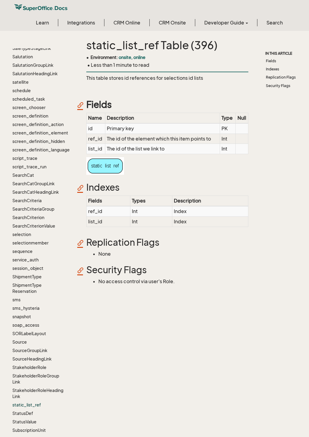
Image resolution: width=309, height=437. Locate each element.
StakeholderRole (29, 367)
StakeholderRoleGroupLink (35, 378)
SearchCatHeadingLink (35, 192)
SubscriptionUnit (29, 430)
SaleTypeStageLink (31, 48)
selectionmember (30, 242)
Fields (271, 61)
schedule (21, 90)
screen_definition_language (37, 149)
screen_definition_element (37, 132)
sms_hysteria (26, 308)
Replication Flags (281, 77)
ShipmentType (27, 276)
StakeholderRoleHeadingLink (37, 393)
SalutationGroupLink (32, 65)
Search (274, 23)
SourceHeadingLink (32, 358)
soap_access (25, 325)
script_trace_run (29, 166)
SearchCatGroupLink (33, 183)
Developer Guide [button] (224, 23)
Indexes (272, 69)
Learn (42, 23)
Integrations (81, 23)
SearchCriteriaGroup (33, 209)
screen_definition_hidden (37, 141)
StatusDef (22, 413)
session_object (27, 268)
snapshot (21, 316)
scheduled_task (28, 99)
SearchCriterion (28, 217)
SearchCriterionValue (33, 225)
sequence (22, 251)
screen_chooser (29, 107)
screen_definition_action (37, 124)
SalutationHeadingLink (35, 73)
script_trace (24, 158)
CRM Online (126, 23)
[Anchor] (82, 105)
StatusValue (24, 421)
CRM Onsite (172, 23)
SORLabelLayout (29, 333)
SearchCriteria (27, 200)
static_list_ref (26, 404)
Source (19, 342)
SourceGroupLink (29, 350)
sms (16, 299)
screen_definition (30, 115)
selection (21, 234)
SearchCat (23, 175)
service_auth (25, 259)
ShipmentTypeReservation (27, 288)
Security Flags (278, 85)
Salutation (22, 56)
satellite (20, 82)
